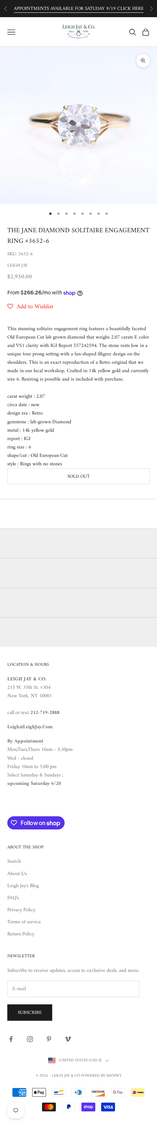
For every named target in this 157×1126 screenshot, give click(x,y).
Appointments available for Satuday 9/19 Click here (78, 8)
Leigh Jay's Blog (23, 885)
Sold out (79, 476)
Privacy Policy (21, 910)
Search (14, 861)
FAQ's (13, 897)
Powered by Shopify (101, 1075)
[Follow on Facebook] (11, 1039)
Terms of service (24, 922)
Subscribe (30, 1012)
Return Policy (20, 934)
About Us (17, 873)
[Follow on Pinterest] (49, 1039)
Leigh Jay (17, 266)
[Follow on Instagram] (30, 1039)
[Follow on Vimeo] (68, 1039)
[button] (30, 307)
